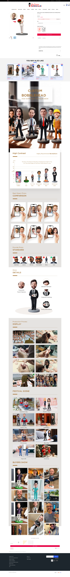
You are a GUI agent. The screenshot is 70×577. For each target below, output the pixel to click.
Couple (40, 9)
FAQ (9, 566)
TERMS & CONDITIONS (12, 565)
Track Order (58, 0)
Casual (36, 9)
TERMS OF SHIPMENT (12, 560)
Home (9, 551)
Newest (49, 9)
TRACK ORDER (29, 559)
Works (24, 9)
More (57, 9)
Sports (28, 9)
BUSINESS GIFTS (11, 556)
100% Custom (20, 9)
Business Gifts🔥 (14, 9)
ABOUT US (28, 556)
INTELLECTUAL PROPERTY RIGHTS (13, 562)
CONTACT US (52, 0)
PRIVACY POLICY (11, 563)
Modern (32, 9)
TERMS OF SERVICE (11, 559)
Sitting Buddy (45, 9)
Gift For (53, 9)
